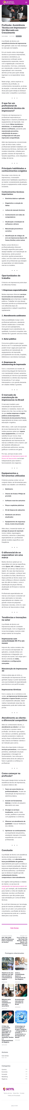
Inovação (4, 1074)
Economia (4, 1072)
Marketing (5, 1076)
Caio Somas (5, 36)
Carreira (4, 1069)
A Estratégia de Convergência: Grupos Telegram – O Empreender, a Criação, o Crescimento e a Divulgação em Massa (21, 1031)
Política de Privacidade (14, 1095)
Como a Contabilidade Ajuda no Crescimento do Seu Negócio (20, 976)
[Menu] (25, 2)
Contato (22, 1093)
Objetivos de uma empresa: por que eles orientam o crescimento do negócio (7, 976)
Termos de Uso (8, 1093)
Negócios (18, 36)
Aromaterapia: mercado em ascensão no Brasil (19, 1002)
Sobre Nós (16, 1093)
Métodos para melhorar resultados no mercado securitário (6, 1003)
